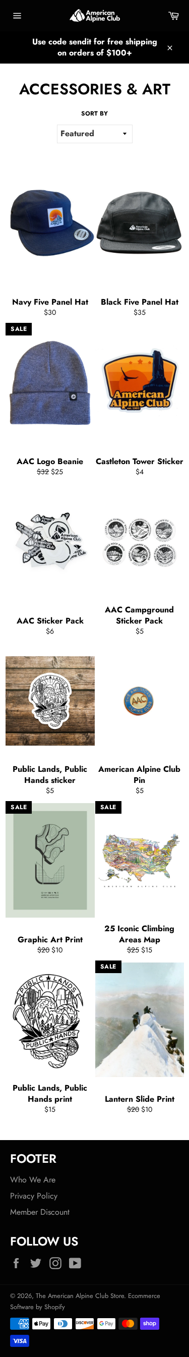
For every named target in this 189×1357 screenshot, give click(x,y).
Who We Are (32, 1179)
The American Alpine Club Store (80, 1296)
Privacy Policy (33, 1196)
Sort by (94, 113)
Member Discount (40, 1212)
